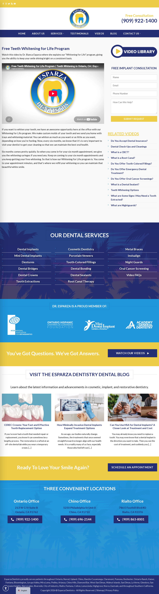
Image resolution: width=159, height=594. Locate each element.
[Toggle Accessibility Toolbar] (5, 588)
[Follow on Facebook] (3, 4)
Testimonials (79, 33)
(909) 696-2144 (79, 519)
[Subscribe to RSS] (12, 4)
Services (56, 33)
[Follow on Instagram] (6, 4)
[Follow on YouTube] (15, 4)
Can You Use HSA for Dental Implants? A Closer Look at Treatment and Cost (132, 426)
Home (22, 33)
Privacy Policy (112, 590)
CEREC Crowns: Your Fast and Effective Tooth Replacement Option (26, 426)
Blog (113, 33)
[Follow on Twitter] (9, 4)
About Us (38, 33)
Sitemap (100, 590)
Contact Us (131, 33)
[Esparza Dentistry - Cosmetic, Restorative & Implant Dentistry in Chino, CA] (79, 18)
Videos (99, 33)
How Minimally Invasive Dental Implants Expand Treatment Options (79, 426)
